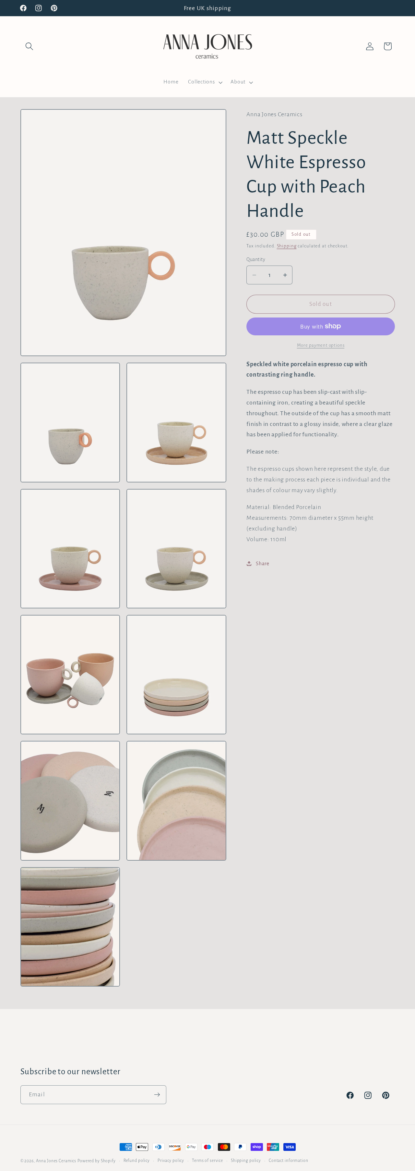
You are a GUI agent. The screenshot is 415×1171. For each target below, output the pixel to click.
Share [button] (262, 563)
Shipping (287, 245)
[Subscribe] (157, 1094)
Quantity (255, 259)
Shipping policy (246, 1160)
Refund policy (137, 1160)
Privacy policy (171, 1160)
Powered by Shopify (96, 1161)
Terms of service (207, 1160)
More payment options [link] (321, 345)
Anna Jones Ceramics (56, 1161)
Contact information (288, 1160)
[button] (29, 46)
